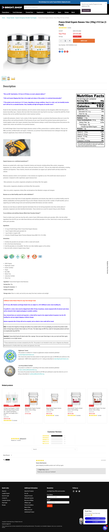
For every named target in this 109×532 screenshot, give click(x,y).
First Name (50, 494)
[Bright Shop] (12, 7)
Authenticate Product (29, 512)
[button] (63, 28)
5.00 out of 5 (23, 438)
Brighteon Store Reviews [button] (107, 267)
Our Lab (26, 493)
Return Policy (27, 507)
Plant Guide (4, 502)
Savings (61, 36)
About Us (4, 491)
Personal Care (29, 12)
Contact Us (4, 498)
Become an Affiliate (28, 500)
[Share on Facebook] (60, 52)
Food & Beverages (17, 12)
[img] (40, 460)
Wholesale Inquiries (29, 498)
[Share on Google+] (65, 52)
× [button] (105, 3)
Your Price (62, 34)
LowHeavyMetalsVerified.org (36, 374)
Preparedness (5, 12)
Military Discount (28, 509)
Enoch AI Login (5, 495)
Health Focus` (51, 12)
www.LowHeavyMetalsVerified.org (28, 370)
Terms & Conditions (29, 505)
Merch (73, 12)
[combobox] (58, 7)
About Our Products (29, 491)
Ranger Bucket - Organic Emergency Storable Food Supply (21, 18)
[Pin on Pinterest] (67, 52)
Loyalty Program (6, 493)
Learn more (86, 10)
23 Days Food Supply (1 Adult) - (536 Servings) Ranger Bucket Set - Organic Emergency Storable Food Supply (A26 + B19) (12, 411)
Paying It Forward (28, 495)
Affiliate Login (27, 502)
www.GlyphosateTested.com (27, 354)
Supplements (40, 12)
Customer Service (6, 500)
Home (59, 12)
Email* (48, 499)
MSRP (61, 31)
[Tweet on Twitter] (62, 52)
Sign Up (50, 505)
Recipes (67, 12)
